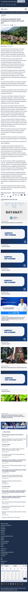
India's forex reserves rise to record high (11, 517)
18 (7, 576)
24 (4, 578)
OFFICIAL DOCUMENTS (6, 525)
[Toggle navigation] (25, 9)
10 (4, 574)
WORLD (2, 539)
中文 (15, 4)
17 (4, 576)
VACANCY (3, 555)
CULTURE (3, 534)
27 (15, 578)
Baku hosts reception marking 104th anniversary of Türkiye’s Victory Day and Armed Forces (14, 497)
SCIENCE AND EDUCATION (7, 536)
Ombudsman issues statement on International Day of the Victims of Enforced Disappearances (14, 460)
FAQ (2, 558)
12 (11, 574)
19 (11, 576)
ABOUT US (3, 550)
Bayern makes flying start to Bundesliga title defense (14, 502)
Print (11, 25)
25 (7, 578)
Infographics (4, 543)
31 (4, 580)
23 (26, 576)
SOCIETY (3, 15)
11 (7, 574)
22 (22, 576)
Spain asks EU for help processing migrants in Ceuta (14, 465)
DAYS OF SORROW (5, 541)
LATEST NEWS (6, 432)
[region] (14, 476)
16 (26, 574)
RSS (2, 559)
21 (19, 576)
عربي (12, 4)
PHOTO (2, 546)
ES (9, 4)
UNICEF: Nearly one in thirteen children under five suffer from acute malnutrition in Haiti (13, 449)
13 (15, 574)
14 (19, 574)
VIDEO (2, 544)
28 (19, 578)
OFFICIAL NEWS (4, 523)
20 (15, 576)
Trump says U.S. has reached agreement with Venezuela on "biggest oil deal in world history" (12, 476)
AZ (1, 4)
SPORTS (2, 538)
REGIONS (3, 530)
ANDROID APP (4, 561)
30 (26, 578)
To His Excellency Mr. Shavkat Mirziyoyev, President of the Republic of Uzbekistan (14, 470)
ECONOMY (3, 528)
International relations (7, 552)
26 (11, 578)
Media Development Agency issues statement (12, 222)
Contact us (4, 548)
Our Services (4, 554)
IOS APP (2, 563)
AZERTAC (10, 46)
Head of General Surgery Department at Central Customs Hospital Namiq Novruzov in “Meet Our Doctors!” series (13, 319)
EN (4, 4)
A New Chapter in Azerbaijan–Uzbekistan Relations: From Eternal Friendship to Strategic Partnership (14, 491)
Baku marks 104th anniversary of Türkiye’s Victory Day (14, 367)
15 (22, 574)
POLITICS (3, 527)
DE (6, 4)
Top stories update (5, 246)
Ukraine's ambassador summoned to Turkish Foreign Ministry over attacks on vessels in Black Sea (14, 439)
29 (22, 578)
